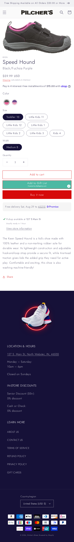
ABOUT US (13, 432)
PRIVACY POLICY (17, 464)
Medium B (12, 147)
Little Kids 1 (38, 125)
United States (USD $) (34, 503)
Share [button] (10, 277)
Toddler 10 (12, 117)
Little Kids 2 (13, 133)
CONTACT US (15, 440)
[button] (4, 12)
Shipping (6, 80)
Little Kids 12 (14, 125)
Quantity (7, 155)
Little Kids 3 (37, 133)
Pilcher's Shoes (33, 535)
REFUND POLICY (16, 456)
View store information (19, 228)
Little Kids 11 (36, 117)
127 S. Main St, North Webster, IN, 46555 (33, 354)
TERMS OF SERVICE (18, 448)
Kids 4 (57, 133)
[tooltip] (68, 186)
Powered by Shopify (46, 535)
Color (6, 93)
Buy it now (37, 195)
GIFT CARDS (14, 472)
